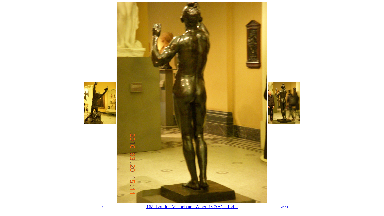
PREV (100, 206)
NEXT (284, 206)
